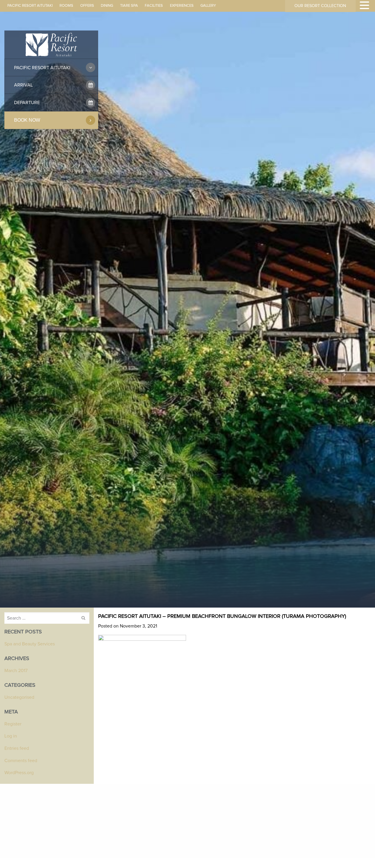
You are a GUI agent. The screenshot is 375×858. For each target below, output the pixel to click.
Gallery (208, 6)
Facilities (154, 6)
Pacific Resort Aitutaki (30, 6)
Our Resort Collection (320, 6)
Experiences (182, 6)
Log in (10, 736)
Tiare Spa (129, 6)
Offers (87, 6)
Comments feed (20, 760)
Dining (107, 6)
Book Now (27, 120)
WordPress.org (19, 772)
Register (12, 724)
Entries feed (16, 748)
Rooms (66, 6)
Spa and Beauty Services (29, 644)
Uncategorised (19, 697)
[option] (187, 307)
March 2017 (16, 670)
